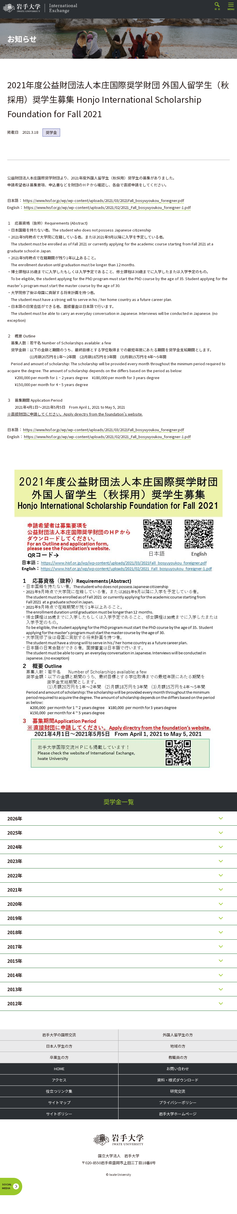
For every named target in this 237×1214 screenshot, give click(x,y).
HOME (59, 1068)
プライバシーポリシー (178, 1102)
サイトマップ (59, 1102)
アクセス (59, 1080)
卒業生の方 (59, 1057)
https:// (29, 200)
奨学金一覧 (118, 801)
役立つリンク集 (59, 1091)
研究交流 (177, 1091)
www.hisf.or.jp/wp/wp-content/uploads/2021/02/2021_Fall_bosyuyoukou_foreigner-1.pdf (114, 207)
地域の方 (177, 1046)
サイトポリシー (59, 1113)
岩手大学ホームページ (178, 1113)
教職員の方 (178, 1057)
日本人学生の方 (59, 1046)
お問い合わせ (177, 1068)
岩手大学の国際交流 (59, 1034)
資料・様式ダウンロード (178, 1080)
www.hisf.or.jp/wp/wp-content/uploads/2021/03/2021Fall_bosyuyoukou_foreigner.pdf (110, 200)
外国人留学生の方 (178, 1034)
